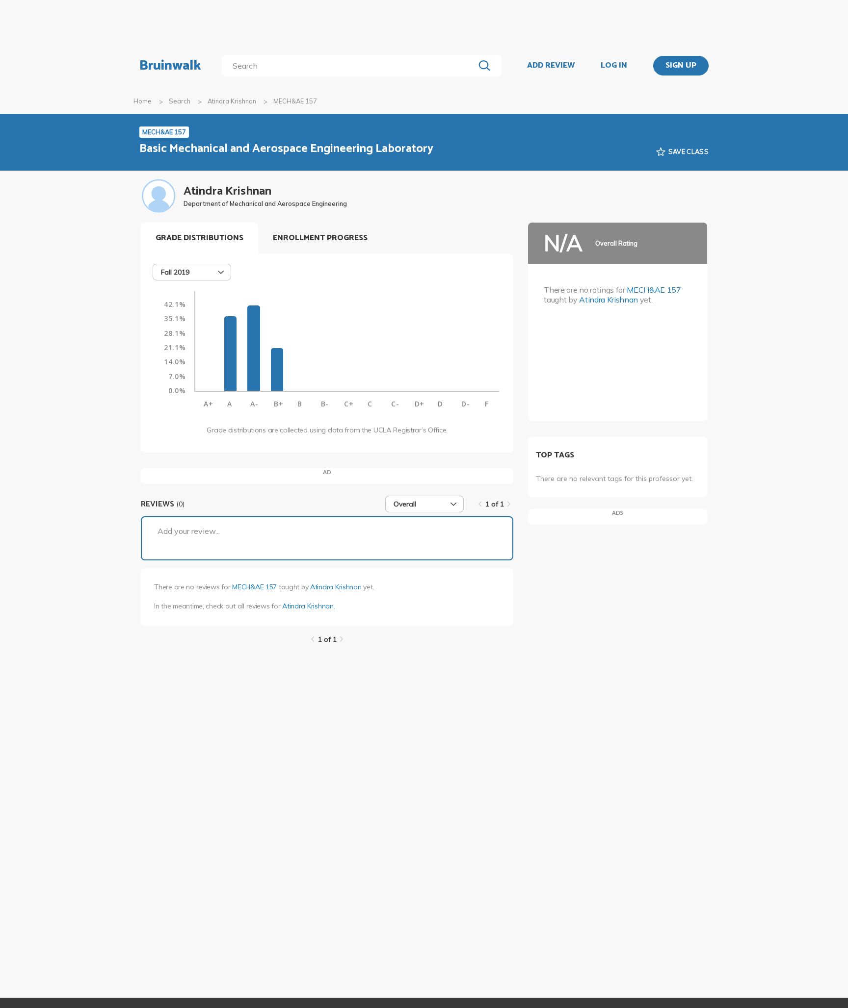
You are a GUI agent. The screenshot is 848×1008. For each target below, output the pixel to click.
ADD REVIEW (551, 65)
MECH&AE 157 (254, 586)
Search (179, 101)
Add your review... (189, 531)
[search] (350, 65)
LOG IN (614, 65)
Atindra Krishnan (232, 101)
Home (142, 101)
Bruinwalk (170, 65)
